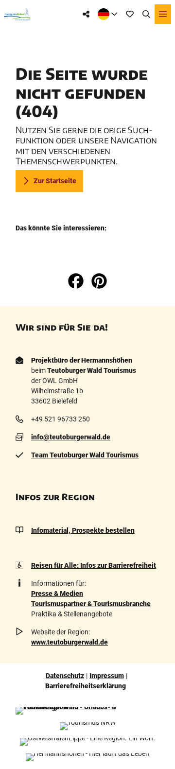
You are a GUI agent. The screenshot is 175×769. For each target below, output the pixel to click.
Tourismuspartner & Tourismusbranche (91, 604)
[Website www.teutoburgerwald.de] (87, 711)
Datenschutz (65, 676)
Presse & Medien (57, 593)
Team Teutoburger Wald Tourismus (85, 455)
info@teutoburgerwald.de (70, 437)
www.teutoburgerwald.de (69, 642)
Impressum (106, 676)
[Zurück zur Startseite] (17, 14)
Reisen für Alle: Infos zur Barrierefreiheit (93, 565)
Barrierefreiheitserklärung (85, 686)
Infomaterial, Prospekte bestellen (83, 530)
